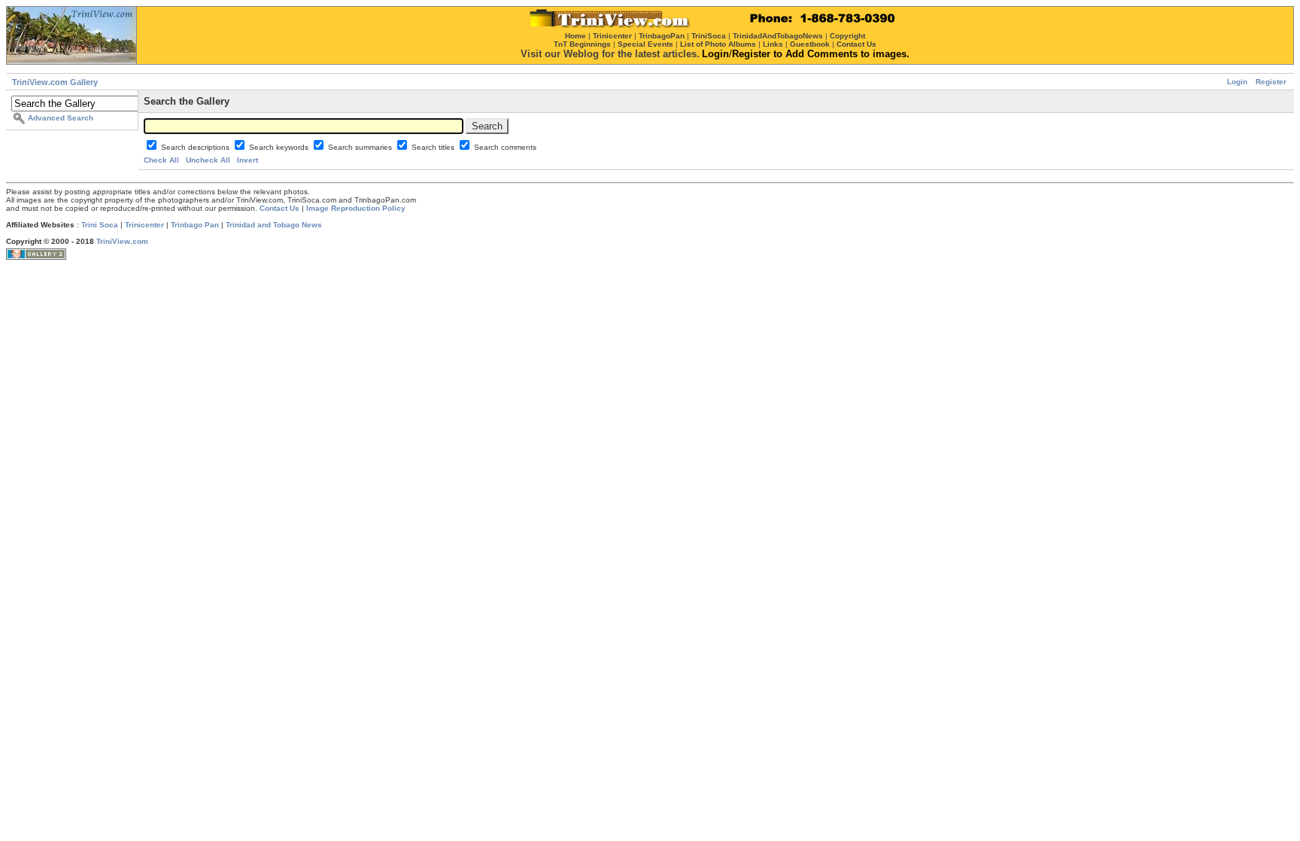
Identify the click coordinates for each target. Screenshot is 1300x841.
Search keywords (280, 147)
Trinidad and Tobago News (274, 225)
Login (1237, 82)
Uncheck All (208, 160)
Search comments (505, 147)
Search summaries (361, 147)
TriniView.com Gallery (55, 82)
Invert (247, 160)
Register (1271, 82)
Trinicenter (144, 225)
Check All (161, 160)
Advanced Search (60, 118)
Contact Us (279, 208)
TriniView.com (122, 241)
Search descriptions (196, 147)
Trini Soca (99, 225)
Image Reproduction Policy (355, 208)
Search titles (434, 147)
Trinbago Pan (195, 225)
